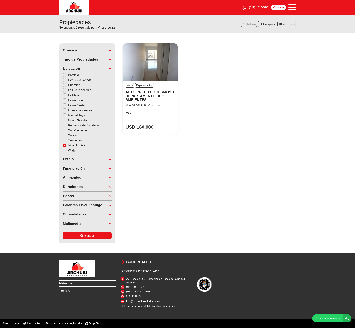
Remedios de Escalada (83, 125)
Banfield (73, 75)
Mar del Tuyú (76, 115)
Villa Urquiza (76, 145)
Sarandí (73, 135)
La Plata (73, 95)
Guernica (74, 85)
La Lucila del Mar (79, 90)
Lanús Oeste (76, 105)
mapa (291, 24)
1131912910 (133, 296)
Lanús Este (75, 100)
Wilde (72, 150)
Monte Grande (77, 120)
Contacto (278, 7)
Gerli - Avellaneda (80, 80)
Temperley (75, 140)
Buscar (89, 235)
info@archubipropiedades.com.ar (145, 301)
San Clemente (77, 130)
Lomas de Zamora (80, 110)
